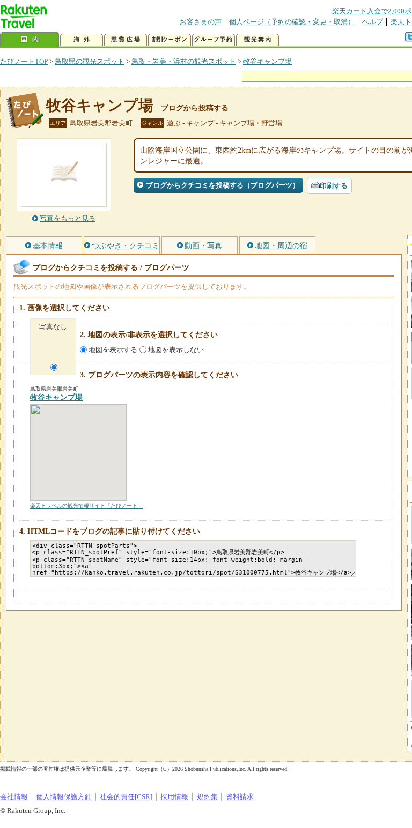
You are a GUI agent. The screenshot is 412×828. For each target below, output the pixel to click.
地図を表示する (113, 350)
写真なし (53, 327)
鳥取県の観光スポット (89, 61)
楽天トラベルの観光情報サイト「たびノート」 (86, 506)
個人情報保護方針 (64, 797)
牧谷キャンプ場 (267, 61)
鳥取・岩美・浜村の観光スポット (183, 61)
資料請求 (240, 797)
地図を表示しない (176, 350)
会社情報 (14, 797)
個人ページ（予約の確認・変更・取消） (292, 22)
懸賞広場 (125, 40)
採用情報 (174, 797)
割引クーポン (169, 40)
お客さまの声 (201, 22)
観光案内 (257, 40)
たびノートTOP (24, 61)
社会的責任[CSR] (126, 797)
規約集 (207, 797)
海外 (81, 40)
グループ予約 (213, 40)
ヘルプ (372, 22)
